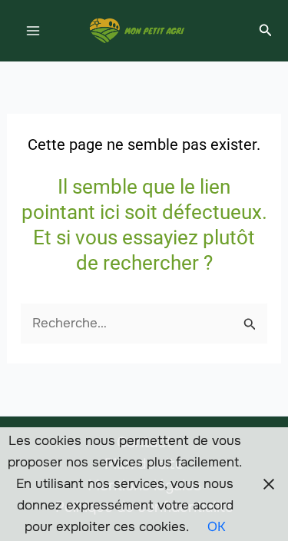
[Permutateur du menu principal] (33, 30)
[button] (266, 31)
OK (216, 527)
